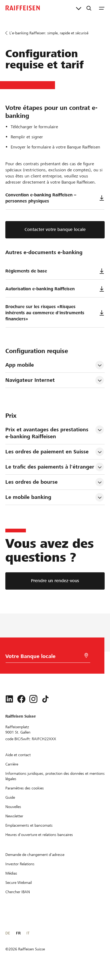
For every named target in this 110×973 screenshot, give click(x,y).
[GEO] (86, 655)
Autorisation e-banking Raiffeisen (40, 288)
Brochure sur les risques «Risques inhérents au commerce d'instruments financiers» (44, 312)
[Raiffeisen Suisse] (22, 8)
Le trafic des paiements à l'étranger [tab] (49, 467)
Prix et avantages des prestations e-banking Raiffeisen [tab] (47, 433)
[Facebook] (21, 699)
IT (27, 933)
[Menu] (102, 8)
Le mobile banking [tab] (28, 497)
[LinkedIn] (9, 699)
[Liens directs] (78, 8)
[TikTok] (45, 699)
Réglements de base (26, 271)
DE (7, 933)
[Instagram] (33, 699)
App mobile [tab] (19, 365)
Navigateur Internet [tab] (30, 380)
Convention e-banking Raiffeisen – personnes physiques (40, 198)
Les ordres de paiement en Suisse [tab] (47, 452)
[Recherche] (89, 8)
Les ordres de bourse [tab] (31, 482)
